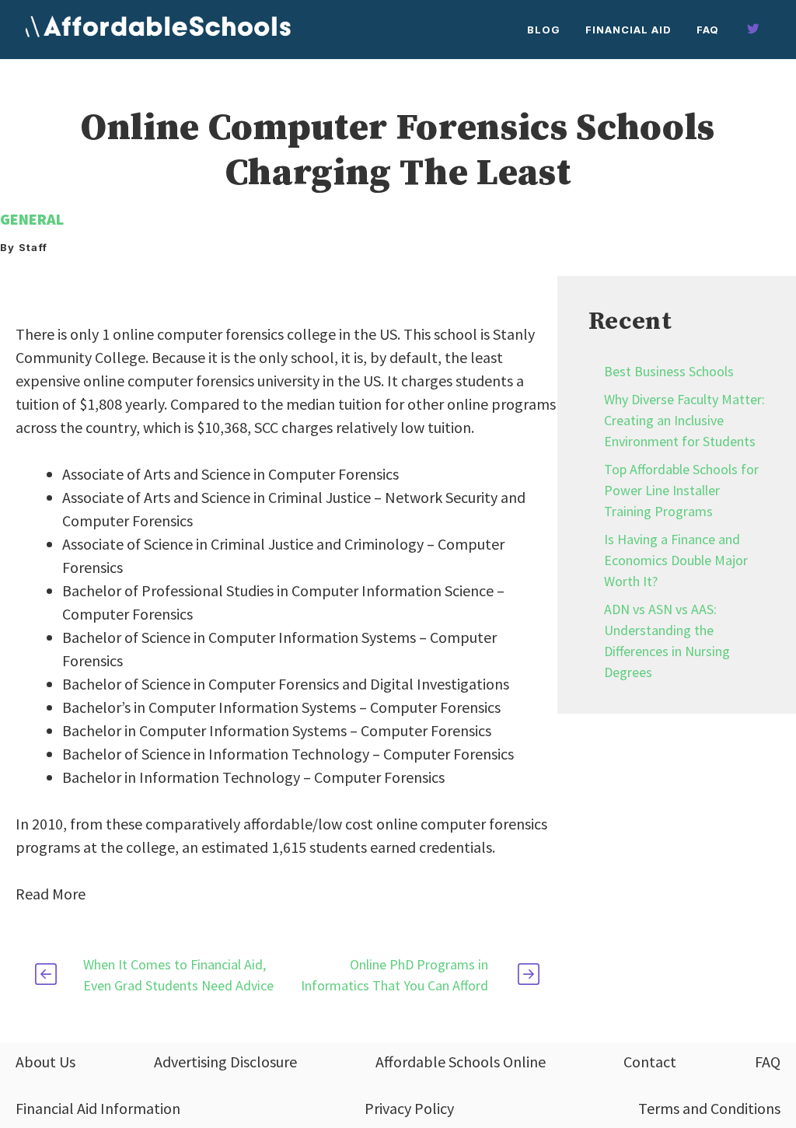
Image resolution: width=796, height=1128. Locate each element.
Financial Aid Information (98, 1108)
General (32, 219)
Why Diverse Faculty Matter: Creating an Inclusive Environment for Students (684, 420)
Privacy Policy (409, 1108)
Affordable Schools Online (460, 1061)
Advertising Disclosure (225, 1061)
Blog (543, 29)
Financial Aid (628, 29)
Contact (649, 1061)
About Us (45, 1061)
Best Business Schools (669, 371)
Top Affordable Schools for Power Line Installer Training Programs (681, 490)
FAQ (707, 29)
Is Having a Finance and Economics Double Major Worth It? (676, 560)
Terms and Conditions (709, 1108)
